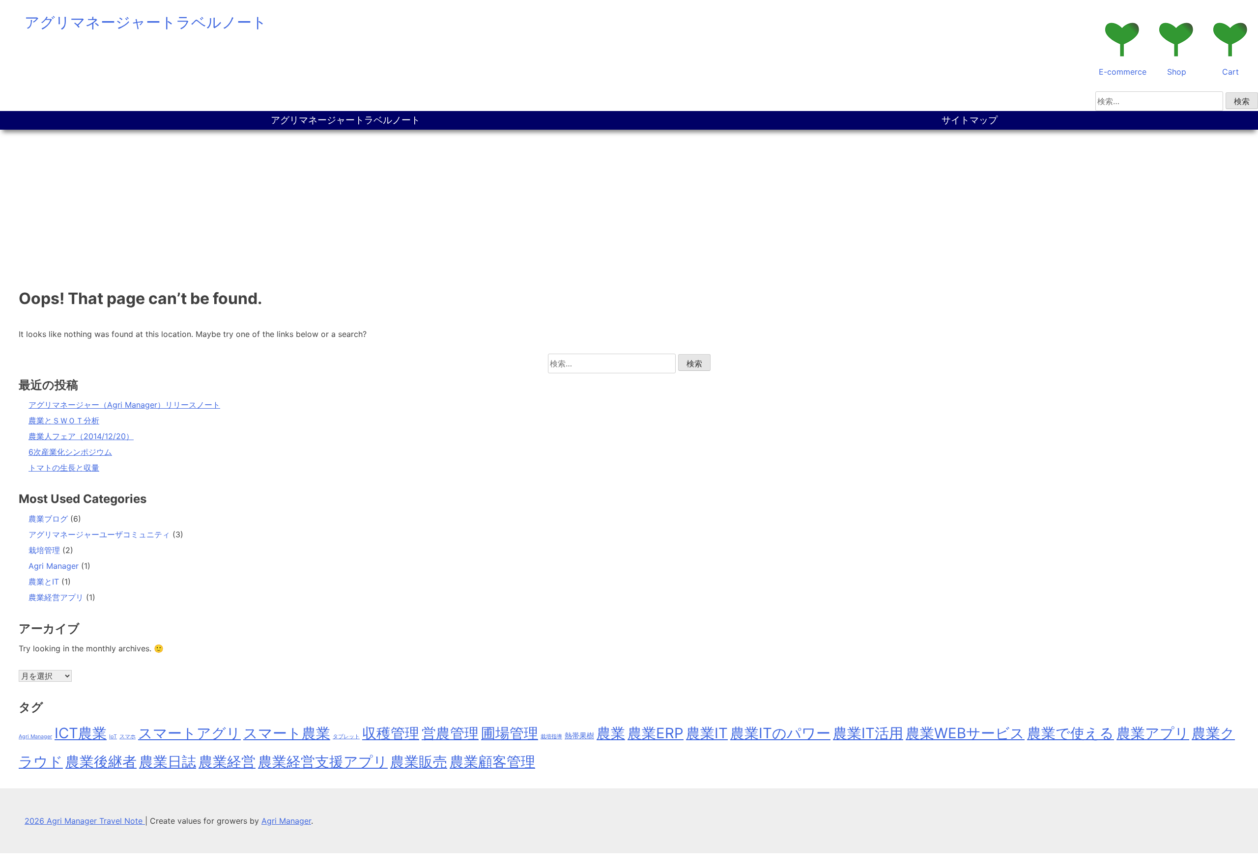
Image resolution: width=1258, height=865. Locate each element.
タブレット (346, 736)
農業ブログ (48, 519)
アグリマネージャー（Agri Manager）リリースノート (124, 405)
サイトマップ (970, 120)
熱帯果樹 (579, 735)
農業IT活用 (868, 733)
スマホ (127, 736)
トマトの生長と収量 (64, 468)
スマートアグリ (189, 733)
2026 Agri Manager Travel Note (85, 821)
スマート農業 (286, 733)
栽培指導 (551, 736)
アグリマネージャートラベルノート (146, 22)
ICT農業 (81, 733)
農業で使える (1070, 733)
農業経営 (227, 761)
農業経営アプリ (56, 597)
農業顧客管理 (492, 761)
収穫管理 (390, 733)
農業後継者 (101, 761)
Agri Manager (54, 566)
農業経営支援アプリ (323, 761)
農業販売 (418, 761)
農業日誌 (167, 761)
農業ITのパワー (780, 733)
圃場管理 (509, 733)
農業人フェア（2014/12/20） (81, 436)
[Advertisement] (629, 203)
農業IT (707, 733)
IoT (113, 736)
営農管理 (450, 733)
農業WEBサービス (965, 733)
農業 (611, 733)
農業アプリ (1152, 733)
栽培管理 (44, 550)
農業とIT (44, 581)
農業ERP (656, 733)
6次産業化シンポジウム (70, 452)
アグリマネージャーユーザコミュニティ (99, 534)
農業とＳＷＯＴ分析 (64, 420)
